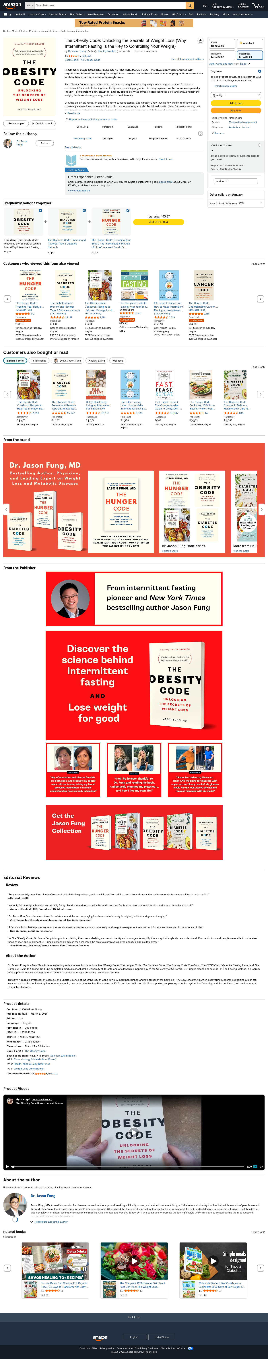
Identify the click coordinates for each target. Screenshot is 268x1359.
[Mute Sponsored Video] (84, 1276)
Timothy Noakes (107, 51)
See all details (73, 147)
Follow (44, 143)
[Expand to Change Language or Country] (144, 1337)
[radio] (222, 43)
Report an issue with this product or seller (93, 119)
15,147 (71, 413)
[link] (67, 221)
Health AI (19, 14)
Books (164, 14)
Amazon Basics (58, 14)
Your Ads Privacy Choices (174, 1348)
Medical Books (19, 31)
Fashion (201, 14)
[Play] (6, 1166)
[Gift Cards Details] (185, 14)
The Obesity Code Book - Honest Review (39, 1102)
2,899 (35, 413)
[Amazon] (12, 5)
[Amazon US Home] (100, 1338)
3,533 (139, 413)
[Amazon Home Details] (252, 14)
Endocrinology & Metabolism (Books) (35, 1059)
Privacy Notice (107, 1348)
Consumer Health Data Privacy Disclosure (137, 1348)
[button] (7, 14)
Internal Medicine (49, 31)
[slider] (127, 1166)
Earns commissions (42, 1099)
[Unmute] (261, 1167)
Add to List (222, 181)
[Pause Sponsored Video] (84, 1269)
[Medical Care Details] (45, 14)
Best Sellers (77, 14)
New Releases (96, 14)
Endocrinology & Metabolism (75, 31)
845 (241, 413)
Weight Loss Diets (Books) (29, 1068)
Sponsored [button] (8, 1237)
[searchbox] (110, 5)
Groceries (113, 14)
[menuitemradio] (255, 1166)
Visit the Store (170, 550)
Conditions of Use (88, 1348)
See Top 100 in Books (62, 1055)
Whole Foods (130, 14)
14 (206, 413)
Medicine (33, 31)
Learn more (166, 181)
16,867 (174, 413)
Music (226, 14)
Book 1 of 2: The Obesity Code (82, 59)
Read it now (165, 159)
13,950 (105, 413)
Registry (214, 14)
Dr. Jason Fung (77, 51)
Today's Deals (150, 14)
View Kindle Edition (79, 190)
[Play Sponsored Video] (134, 1261)
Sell (191, 14)
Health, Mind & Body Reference (32, 1063)
